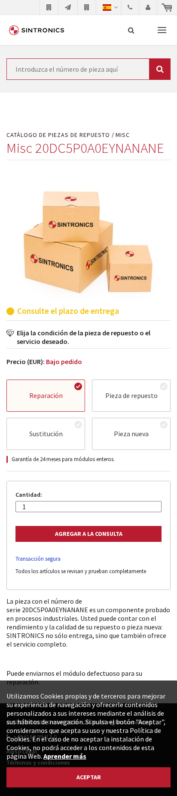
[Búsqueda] (131, 30)
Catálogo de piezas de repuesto (58, 135)
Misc (123, 135)
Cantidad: (28, 494)
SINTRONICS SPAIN (36, 30)
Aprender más (64, 756)
